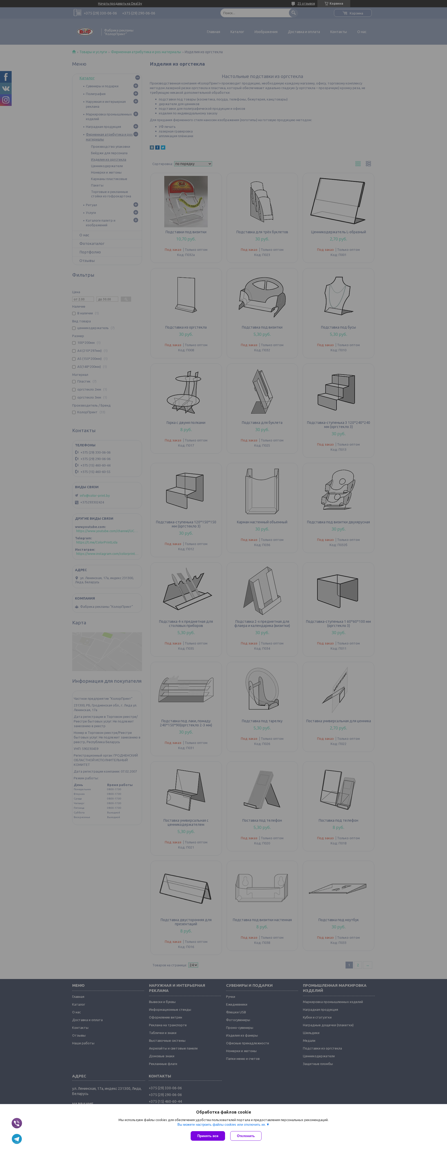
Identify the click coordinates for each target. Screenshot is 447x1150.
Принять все (207, 1136)
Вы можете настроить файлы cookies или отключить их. (221, 1124)
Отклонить (246, 1136)
